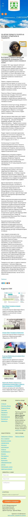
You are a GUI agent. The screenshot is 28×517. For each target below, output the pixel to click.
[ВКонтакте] (2, 283)
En (3, 6)
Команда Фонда (5, 408)
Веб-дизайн (11, 515)
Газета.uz (3, 279)
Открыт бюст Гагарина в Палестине (13, 332)
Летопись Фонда (6, 406)
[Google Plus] (9, 283)
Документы (4, 412)
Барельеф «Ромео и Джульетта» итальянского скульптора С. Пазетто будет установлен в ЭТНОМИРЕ (13, 384)
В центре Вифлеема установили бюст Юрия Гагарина (13, 356)
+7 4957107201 (21, 17)
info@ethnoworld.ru (9, 17)
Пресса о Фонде (18, 27)
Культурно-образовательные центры (6, 462)
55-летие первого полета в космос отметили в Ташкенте (13, 29)
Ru (3, 3)
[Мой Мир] (7, 283)
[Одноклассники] (5, 283)
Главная (3, 27)
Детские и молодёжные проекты (5, 447)
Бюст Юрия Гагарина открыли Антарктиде (11, 306)
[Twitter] (4, 283)
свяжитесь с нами (20, 430)
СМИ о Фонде (10, 27)
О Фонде (3, 404)
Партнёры (4, 410)
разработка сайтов (20, 515)
